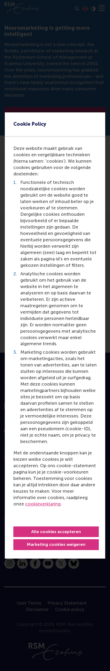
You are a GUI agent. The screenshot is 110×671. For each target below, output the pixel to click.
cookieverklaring (43, 504)
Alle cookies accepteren (56, 531)
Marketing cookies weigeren (56, 544)
